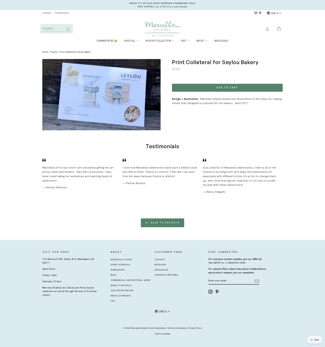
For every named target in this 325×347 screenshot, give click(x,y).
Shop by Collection (158, 40)
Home (45, 52)
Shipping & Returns (166, 275)
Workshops (118, 269)
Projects (54, 52)
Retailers (160, 264)
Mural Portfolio (121, 285)
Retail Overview (121, 295)
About (200, 40)
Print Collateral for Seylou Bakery (75, 52)
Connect (46, 12)
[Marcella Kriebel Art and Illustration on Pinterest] (217, 292)
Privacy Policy (195, 328)
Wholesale (221, 40)
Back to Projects (165, 222)
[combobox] (56, 28)
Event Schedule (120, 264)
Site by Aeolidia (162, 333)
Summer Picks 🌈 (107, 40)
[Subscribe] (257, 281)
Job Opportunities (122, 290)
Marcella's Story (121, 259)
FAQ (113, 300)
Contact (160, 259)
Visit (184, 40)
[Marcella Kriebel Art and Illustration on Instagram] (210, 292)
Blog (114, 275)
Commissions (62, 12)
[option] (162, 5)
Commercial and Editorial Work (131, 280)
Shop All (129, 40)
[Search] (67, 29)
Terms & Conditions (177, 328)
